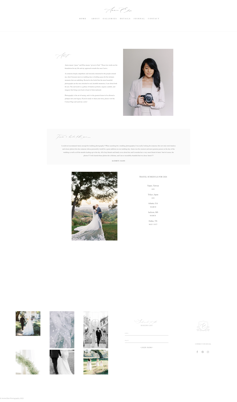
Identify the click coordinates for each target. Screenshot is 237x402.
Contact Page (69, 102)
